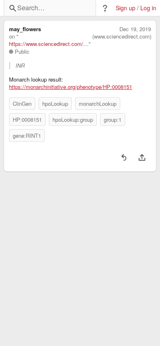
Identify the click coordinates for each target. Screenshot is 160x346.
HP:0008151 (27, 119)
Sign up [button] (125, 8)
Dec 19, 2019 (135, 29)
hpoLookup (55, 103)
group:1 (112, 119)
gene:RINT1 (27, 135)
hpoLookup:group (73, 119)
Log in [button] (148, 8)
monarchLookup (98, 103)
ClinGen (22, 103)
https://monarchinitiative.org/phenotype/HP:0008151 (70, 87)
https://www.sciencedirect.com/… (49, 44)
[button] (105, 8)
